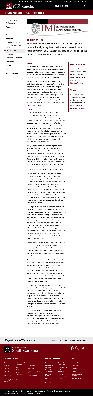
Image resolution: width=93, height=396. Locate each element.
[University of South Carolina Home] (20, 6)
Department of (24, 12)
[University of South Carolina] (21, 350)
